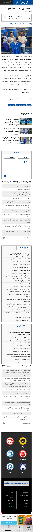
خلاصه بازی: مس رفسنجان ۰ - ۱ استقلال (20, 262)
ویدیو (26, 504)
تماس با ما (11, 492)
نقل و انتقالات (11, 105)
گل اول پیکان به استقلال (24, 284)
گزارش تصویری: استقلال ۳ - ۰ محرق (21, 310)
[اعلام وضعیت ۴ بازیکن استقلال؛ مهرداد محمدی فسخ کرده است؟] (26, 121)
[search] (11, 2)
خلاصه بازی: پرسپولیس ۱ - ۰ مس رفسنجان (19, 307)
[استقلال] (10, 454)
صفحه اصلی (25, 492)
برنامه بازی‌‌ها (25, 507)
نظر (26, 162)
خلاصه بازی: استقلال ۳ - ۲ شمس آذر (21, 270)
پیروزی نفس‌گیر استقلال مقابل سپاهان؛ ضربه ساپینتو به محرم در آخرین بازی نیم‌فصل (18, 291)
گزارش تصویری (10, 504)
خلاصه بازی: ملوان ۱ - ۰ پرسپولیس (21, 268)
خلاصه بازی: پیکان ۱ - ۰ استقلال (22, 281)
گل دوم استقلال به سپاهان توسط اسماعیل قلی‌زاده (19, 296)
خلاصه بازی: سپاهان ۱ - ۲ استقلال (21, 287)
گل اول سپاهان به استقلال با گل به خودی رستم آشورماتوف (18, 300)
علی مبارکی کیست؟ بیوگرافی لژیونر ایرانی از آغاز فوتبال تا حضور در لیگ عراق (18, 255)
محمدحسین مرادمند (20, 105)
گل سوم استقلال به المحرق (23, 321)
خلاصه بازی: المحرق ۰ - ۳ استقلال (21, 318)
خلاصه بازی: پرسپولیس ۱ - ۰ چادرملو (21, 273)
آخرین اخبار (24, 247)
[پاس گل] (22, 2)
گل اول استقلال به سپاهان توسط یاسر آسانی (18, 304)
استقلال (29, 105)
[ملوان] (10, 466)
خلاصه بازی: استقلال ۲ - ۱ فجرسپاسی (20, 259)
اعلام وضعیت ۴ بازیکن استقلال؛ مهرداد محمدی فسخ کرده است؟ (12, 122)
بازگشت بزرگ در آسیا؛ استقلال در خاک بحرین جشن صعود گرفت (17, 314)
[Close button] (32, 513)
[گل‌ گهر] (23, 466)
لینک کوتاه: (29, 99)
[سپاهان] (23, 441)
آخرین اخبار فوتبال (24, 495)
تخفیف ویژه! (9, 523)
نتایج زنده (26, 500)
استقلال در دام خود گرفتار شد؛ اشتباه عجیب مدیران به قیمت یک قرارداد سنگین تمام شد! (10, 140)
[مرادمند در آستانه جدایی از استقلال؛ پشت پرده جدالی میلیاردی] (26, 131)
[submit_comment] (5, 176)
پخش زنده (9, 507)
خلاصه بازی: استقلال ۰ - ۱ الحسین (21, 265)
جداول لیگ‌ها (10, 500)
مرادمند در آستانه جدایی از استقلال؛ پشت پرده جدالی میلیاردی (11, 131)
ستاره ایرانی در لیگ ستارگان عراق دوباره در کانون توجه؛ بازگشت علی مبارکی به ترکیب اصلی (18, 277)
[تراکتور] (10, 441)
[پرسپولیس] (23, 454)
